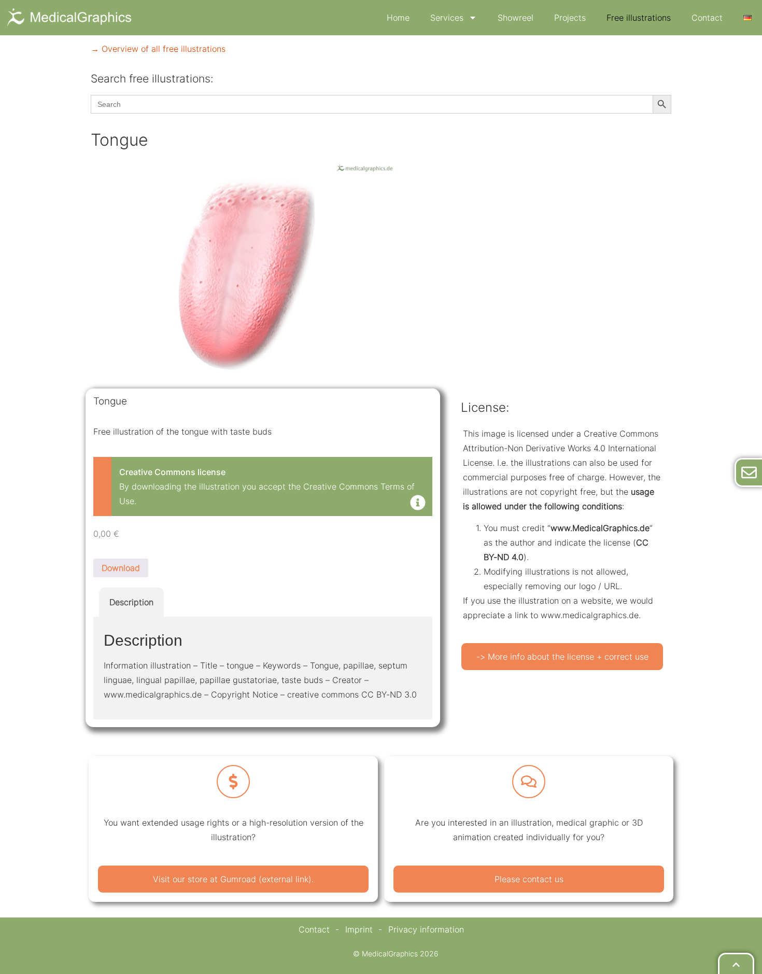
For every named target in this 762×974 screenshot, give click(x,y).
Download (121, 568)
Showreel (515, 17)
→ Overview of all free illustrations (158, 49)
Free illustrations (638, 17)
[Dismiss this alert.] (417, 503)
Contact (707, 17)
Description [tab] (131, 602)
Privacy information (426, 929)
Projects (570, 17)
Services (446, 17)
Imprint (359, 929)
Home (398, 17)
